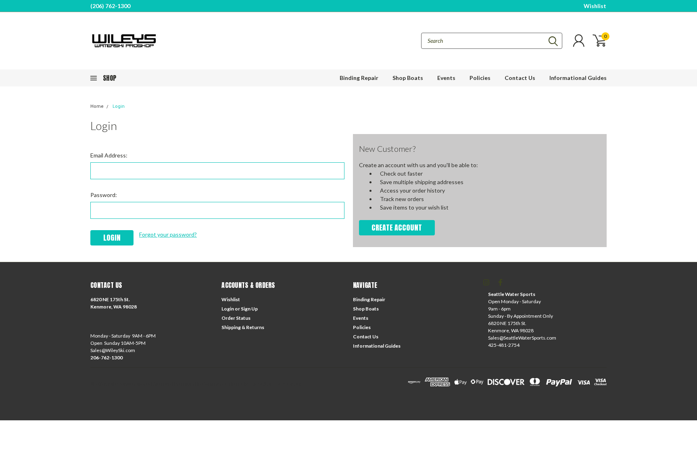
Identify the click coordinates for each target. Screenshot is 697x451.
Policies (480, 77)
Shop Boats (407, 77)
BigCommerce (211, 384)
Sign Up (249, 309)
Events (446, 77)
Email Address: (108, 155)
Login (119, 106)
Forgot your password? (168, 234)
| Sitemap (161, 384)
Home (97, 106)
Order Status (235, 318)
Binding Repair (359, 77)
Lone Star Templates (275, 384)
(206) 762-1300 (110, 5)
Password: (103, 194)
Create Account (396, 227)
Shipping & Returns (242, 327)
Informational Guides (578, 77)
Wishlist (595, 5)
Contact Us (520, 77)
